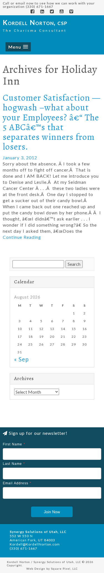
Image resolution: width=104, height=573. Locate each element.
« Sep (21, 359)
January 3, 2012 (20, 157)
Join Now (52, 512)
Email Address (17, 483)
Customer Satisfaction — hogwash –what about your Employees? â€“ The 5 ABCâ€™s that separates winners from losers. (51, 122)
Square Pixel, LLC (64, 568)
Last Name (14, 464)
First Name (14, 444)
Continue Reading (22, 237)
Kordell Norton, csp (35, 22)
